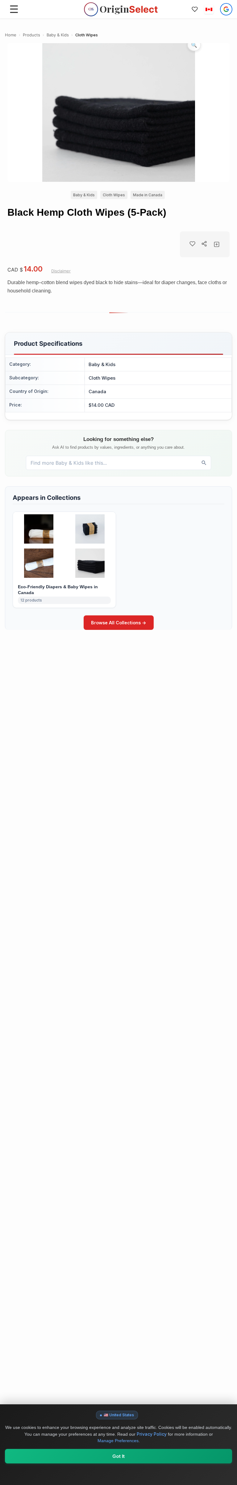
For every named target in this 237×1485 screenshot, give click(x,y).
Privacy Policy (152, 1434)
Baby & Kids (58, 35)
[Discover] (204, 463)
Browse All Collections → (118, 622)
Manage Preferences (118, 1440)
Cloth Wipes (86, 35)
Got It (118, 1456)
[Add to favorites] (192, 244)
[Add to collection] (216, 244)
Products (31, 35)
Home (10, 35)
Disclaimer (61, 271)
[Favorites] (194, 9)
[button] (209, 9)
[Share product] (204, 244)
